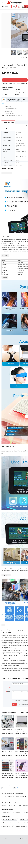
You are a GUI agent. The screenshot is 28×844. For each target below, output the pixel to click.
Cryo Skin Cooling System (21, 796)
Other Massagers (23, 10)
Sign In (3, 115)
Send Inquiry (14, 80)
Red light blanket (19, 793)
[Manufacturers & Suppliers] (14, 2)
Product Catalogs (22, 788)
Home (2, 10)
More (2, 833)
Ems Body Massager (20, 826)
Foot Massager (16, 812)
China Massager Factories (9, 823)
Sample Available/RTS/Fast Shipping (8, 791)
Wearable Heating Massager (8, 793)
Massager (16, 10)
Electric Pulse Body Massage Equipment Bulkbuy (14, 830)
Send (14, 704)
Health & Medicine (9, 10)
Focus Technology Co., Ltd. (18, 838)
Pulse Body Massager (8, 826)
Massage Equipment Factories (10, 819)
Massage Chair (6, 812)
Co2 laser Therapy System (7, 796)
